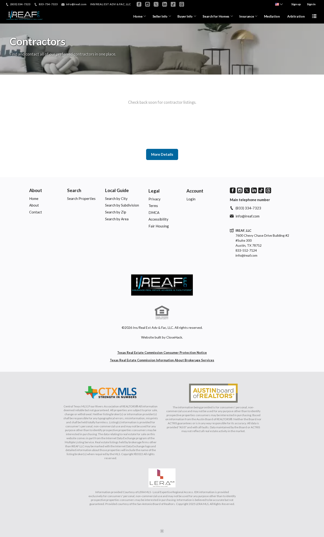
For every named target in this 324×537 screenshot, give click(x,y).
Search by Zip (115, 212)
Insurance (246, 16)
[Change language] (279, 4)
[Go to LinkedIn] (164, 4)
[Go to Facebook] (139, 4)
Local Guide (117, 190)
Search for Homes (216, 16)
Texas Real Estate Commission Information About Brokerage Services (162, 360)
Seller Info (160, 16)
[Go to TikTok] (173, 4)
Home (138, 16)
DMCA (153, 212)
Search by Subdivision (122, 205)
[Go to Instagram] (147, 4)
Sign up (296, 4)
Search (74, 190)
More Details (162, 154)
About (35, 190)
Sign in (311, 4)
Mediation (272, 16)
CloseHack (174, 337)
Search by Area (117, 219)
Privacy (154, 199)
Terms (153, 205)
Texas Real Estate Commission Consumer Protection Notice (162, 352)
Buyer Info (185, 16)
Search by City (116, 198)
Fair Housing (158, 226)
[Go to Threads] (181, 4)
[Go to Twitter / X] (156, 4)
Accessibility (158, 219)
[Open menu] (314, 16)
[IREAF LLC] (162, 285)
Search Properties (81, 198)
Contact (35, 212)
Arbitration (296, 16)
